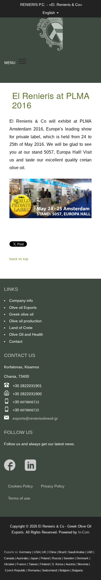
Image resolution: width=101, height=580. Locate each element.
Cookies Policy (20, 486)
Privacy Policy (52, 486)
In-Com (83, 532)
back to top (18, 259)
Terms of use (19, 498)
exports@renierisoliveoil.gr (35, 418)
